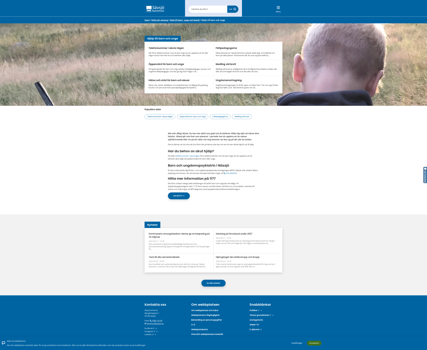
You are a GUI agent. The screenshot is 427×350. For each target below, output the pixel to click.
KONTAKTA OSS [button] (425, 176)
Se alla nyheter (213, 283)
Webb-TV (254, 324)
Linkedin (150, 334)
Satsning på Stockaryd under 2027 (234, 233)
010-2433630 (231, 173)
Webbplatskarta (199, 329)
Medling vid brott (226, 64)
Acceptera (314, 343)
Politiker (256, 310)
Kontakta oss (155, 304)
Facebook (151, 328)
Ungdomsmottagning (229, 80)
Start (147, 20)
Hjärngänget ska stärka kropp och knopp (238, 257)
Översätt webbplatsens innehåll (207, 334)
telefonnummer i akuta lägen (187, 156)
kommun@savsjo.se (155, 323)
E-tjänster (256, 329)
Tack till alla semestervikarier (164, 257)
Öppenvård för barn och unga (166, 64)
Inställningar (296, 343)
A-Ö (193, 324)
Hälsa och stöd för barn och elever (169, 80)
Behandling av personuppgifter (206, 320)
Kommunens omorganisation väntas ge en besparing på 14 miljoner (179, 235)
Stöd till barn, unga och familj (185, 20)
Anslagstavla (256, 320)
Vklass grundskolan (261, 315)
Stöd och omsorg (159, 20)
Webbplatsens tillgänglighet (205, 315)
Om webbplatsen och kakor (205, 310)
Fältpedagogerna (226, 48)
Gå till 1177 (181, 197)
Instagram (151, 331)
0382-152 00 (157, 320)
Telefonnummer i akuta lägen (166, 48)
